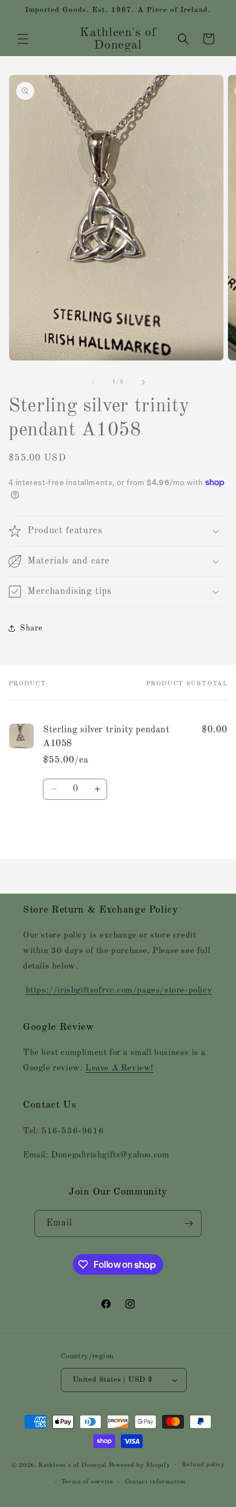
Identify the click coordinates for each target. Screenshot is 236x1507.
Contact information (155, 1482)
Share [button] (31, 628)
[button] (23, 38)
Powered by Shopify (140, 1465)
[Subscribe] (188, 1223)
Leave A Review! (119, 1068)
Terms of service (87, 1482)
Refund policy (203, 1465)
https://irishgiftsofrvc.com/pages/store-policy (119, 990)
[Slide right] (143, 382)
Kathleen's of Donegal (73, 1465)
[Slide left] (92, 382)
